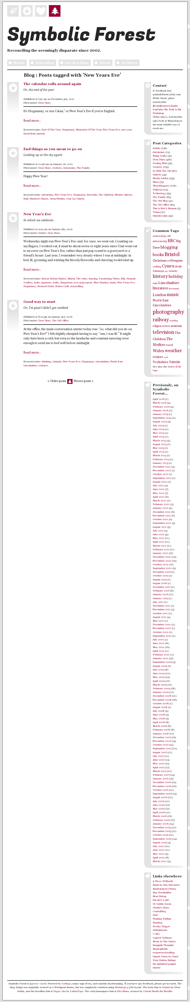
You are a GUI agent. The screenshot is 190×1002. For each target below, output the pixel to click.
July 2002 (158, 846)
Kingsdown (66, 282)
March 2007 (159, 771)
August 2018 (160, 583)
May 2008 (159, 718)
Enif (25, 198)
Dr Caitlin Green (162, 904)
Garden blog (76, 62)
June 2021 (158, 534)
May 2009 (159, 677)
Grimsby (57, 361)
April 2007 (159, 767)
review (166, 326)
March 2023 (159, 455)
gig (166, 271)
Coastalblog (159, 911)
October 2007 (160, 744)
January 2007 (160, 778)
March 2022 (159, 500)
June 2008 (159, 714)
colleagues (175, 261)
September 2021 (162, 523)
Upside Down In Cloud (165, 956)
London (159, 295)
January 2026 (160, 410)
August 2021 (160, 527)
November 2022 (162, 470)
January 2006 (160, 823)
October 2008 (161, 703)
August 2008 (160, 707)
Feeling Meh (160, 163)
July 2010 (158, 639)
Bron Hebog (159, 896)
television (163, 332)
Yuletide (174, 362)
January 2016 (160, 594)
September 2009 (162, 662)
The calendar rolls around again (52, 84)
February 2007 (161, 775)
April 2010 (159, 651)
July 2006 (158, 801)
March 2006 (160, 816)
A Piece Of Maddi (163, 881)
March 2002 (160, 861)
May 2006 (159, 808)
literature (160, 288)
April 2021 (158, 542)
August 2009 (160, 666)
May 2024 (158, 433)
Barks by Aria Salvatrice (166, 885)
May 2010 (158, 647)
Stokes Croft (62, 286)
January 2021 (160, 553)
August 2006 (160, 797)
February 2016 (161, 590)
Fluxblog (157, 922)
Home (19, 62)
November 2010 (162, 628)
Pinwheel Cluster (38, 198)
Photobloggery (161, 185)
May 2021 (158, 538)
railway (161, 320)
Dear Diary (44, 102)
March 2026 (159, 403)
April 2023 (158, 451)
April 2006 (159, 812)
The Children (105, 194)
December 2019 (162, 572)
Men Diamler (101, 282)
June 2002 (159, 850)
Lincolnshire (102, 361)
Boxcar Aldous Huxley (53, 278)
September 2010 (162, 636)
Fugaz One (59, 991)
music (113, 282)
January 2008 (161, 733)
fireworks (92, 194)
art (169, 236)
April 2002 (159, 857)
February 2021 (161, 549)
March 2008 (160, 726)
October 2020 (160, 564)
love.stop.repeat (83, 282)
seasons (176, 326)
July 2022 (158, 485)
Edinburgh (158, 271)
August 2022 (160, 482)
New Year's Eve (37, 214)
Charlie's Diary (161, 907)
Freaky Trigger (161, 926)
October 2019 (160, 575)
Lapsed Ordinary (162, 937)
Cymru (168, 266)
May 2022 (158, 493)
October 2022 (160, 474)
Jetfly (56, 282)
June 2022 (159, 489)
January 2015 (160, 598)
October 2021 (160, 519)
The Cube (81, 278)
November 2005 (162, 831)
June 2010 (159, 643)
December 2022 (162, 466)
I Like (156, 934)
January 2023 (160, 463)
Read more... (32, 121)
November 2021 (162, 515)
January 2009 (160, 692)
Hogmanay (68, 129)
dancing (93, 278)
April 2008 (159, 722)
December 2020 (162, 557)
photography (168, 312)
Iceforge (66, 983)
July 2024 (158, 425)
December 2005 (162, 827)
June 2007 (159, 760)
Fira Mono (123, 991)
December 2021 (162, 512)
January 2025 (160, 414)
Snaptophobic (160, 949)
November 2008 (162, 700)
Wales (158, 351)
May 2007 (158, 763)
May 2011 (158, 621)
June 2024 (159, 429)
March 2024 (159, 440)
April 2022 (159, 497)
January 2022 (160, 508)
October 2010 (160, 632)
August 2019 (160, 579)
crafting (157, 266)
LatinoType (76, 991)
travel (169, 345)
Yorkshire (160, 362)
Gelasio (166, 987)
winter (158, 357)
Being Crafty (160, 156)
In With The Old (162, 171)
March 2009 (160, 684)
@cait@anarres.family (165, 105)
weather (173, 351)
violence (43, 365)
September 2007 (162, 748)
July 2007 (158, 756)
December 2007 (162, 737)
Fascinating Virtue (109, 278)
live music (174, 288)
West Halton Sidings (164, 960)
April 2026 (159, 399)
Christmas (160, 260)
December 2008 (162, 696)
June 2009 (159, 673)
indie (37, 282)
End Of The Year (51, 129)
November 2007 (162, 741)
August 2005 (160, 842)
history (160, 276)
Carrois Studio (151, 991)
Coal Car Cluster (75, 198)
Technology (159, 193)
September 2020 (162, 568)
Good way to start (39, 302)
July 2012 (158, 602)
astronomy (47, 194)
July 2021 (158, 530)
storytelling (76, 286)
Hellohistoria (160, 930)
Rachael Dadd (45, 286)
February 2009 (161, 688)
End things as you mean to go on (52, 149)
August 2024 (160, 421)
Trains (156, 212)
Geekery (57, 168)
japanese (46, 282)
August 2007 (160, 752)
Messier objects (123, 194)
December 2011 (161, 605)
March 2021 (159, 545)
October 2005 (160, 835)
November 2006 (162, 786)
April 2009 (159, 681)
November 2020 (162, 561)
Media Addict (160, 178)
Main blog (44, 62)
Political (157, 189)
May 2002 (159, 854)
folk (123, 278)
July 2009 (158, 669)
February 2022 (161, 504)
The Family (83, 168)
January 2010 (160, 658)
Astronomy (69, 168)
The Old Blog (160, 200)
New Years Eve (111, 129)
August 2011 (159, 617)
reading (174, 320)
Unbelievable (160, 216)
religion (157, 326)
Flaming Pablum (162, 918)
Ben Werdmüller (162, 892)
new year (126, 129)
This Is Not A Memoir (165, 208)
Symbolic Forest (81, 34)
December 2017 (161, 587)
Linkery (157, 174)
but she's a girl (161, 900)
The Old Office (60, 320)
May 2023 (158, 448)
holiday (175, 276)
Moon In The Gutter (164, 941)
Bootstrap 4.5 (122, 987)
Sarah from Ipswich (34, 133)
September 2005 (162, 839)
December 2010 (162, 624)
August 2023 (160, 444)
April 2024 (159, 436)
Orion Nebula (57, 198)
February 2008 (161, 729)
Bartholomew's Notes (164, 889)
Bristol (71, 278)
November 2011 (162, 609)
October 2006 (160, 790)
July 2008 (158, 711)
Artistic (42, 233)
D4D (155, 915)
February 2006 (161, 820)
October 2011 (160, 613)
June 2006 (159, 805)
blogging (169, 247)
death (178, 266)
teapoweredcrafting (164, 952)
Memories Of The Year (88, 129)
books (158, 254)
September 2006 (162, 793)
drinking (46, 361)
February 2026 (161, 406)
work (166, 357)
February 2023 (161, 459)
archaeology (160, 236)
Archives (129, 62)
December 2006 (162, 782)
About (105, 62)
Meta (156, 182)
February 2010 (161, 654)
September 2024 (162, 418)
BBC (171, 240)
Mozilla (168, 991)
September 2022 (162, 478)
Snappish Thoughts (163, 945)
